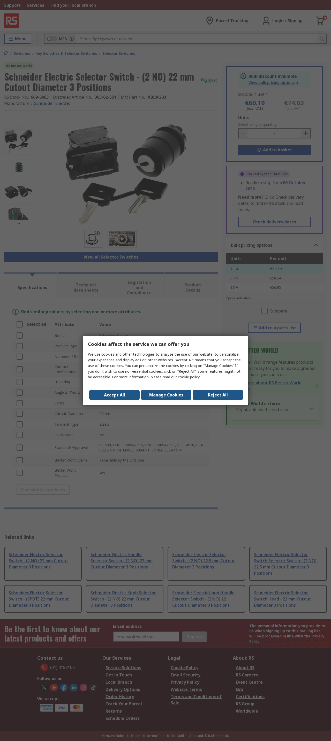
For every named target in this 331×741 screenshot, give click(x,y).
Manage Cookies (166, 395)
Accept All (114, 395)
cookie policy (189, 377)
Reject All (218, 395)
